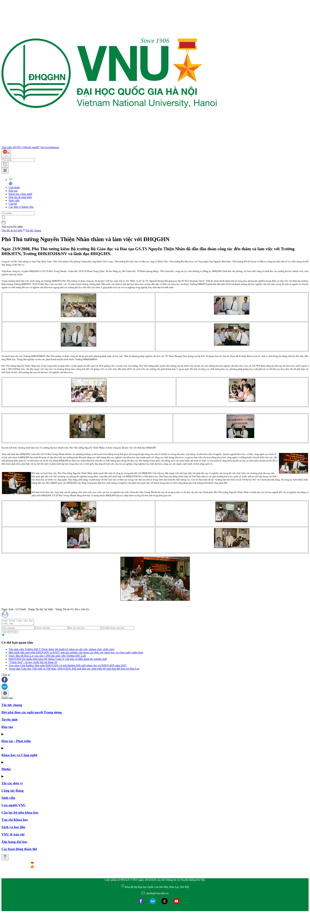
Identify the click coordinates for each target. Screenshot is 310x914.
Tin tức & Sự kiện (12, 230)
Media (6, 769)
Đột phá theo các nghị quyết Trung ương (31, 712)
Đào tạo (13, 190)
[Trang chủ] (109, 144)
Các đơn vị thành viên (21, 206)
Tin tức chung (33, 230)
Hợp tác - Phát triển (16, 741)
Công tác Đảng (12, 790)
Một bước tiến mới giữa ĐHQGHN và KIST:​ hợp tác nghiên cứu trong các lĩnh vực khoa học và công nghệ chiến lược (76, 652)
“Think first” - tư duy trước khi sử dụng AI (33, 662)
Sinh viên (14, 200)
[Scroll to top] (5, 857)
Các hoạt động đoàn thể (19, 849)
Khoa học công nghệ (20, 194)
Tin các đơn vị (12, 783)
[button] (155, 679)
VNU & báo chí (12, 834)
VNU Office (22, 147)
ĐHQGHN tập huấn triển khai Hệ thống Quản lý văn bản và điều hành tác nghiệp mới (58, 659)
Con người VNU (13, 805)
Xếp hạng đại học (14, 842)
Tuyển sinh (9, 719)
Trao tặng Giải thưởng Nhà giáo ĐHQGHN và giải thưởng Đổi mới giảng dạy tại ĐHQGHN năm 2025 (67, 665)
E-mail (33, 147)
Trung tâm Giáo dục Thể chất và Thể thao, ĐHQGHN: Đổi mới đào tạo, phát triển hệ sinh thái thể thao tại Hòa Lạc (74, 668)
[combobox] (6, 153)
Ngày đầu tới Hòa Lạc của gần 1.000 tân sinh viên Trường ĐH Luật (47, 655)
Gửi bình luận (10, 631)
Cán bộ (13, 203)
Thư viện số (8, 147)
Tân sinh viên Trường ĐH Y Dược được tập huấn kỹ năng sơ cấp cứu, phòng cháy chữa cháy (62, 649)
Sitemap (54, 147)
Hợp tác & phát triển (20, 197)
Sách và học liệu (13, 827)
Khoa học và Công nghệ (19, 755)
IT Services (43, 147)
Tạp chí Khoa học (14, 820)
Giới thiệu (14, 187)
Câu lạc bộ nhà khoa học (20, 812)
